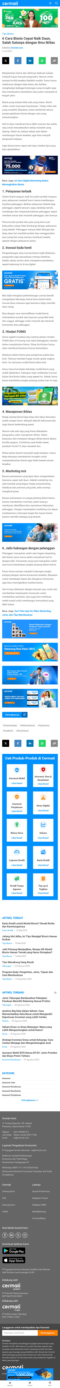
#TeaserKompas (10, 725)
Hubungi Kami (8, 1205)
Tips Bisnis (8, 33)
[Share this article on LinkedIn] (30, 60)
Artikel (5, 1211)
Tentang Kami (8, 1191)
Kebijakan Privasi (40, 1198)
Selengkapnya (12, 715)
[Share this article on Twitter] (5, 60)
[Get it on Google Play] (30, 1250)
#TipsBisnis (8, 731)
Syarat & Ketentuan (41, 1191)
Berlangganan (48, 1333)
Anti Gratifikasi (39, 1218)
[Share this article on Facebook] (17, 60)
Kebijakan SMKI (39, 1205)
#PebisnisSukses (27, 725)
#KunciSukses (22, 731)
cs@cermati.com (21, 1138)
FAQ (4, 1198)
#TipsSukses (43, 725)
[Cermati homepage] (12, 1367)
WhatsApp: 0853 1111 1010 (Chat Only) (20, 1167)
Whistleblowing (39, 1211)
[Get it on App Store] (30, 1260)
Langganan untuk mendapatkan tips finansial (25, 1327)
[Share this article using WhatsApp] (42, 60)
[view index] (55, 992)
